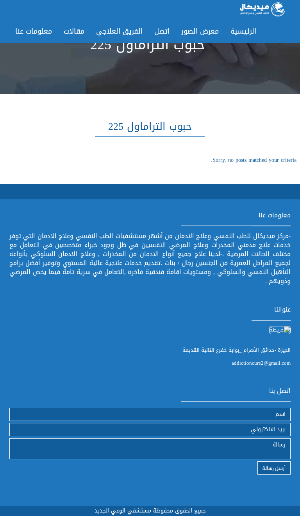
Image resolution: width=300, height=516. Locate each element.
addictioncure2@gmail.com (261, 363)
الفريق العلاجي (119, 31)
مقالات (74, 31)
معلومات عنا (33, 31)
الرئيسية (243, 31)
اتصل (162, 31)
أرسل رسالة (274, 467)
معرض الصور (200, 31)
